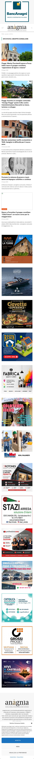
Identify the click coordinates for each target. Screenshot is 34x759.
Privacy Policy (20, 757)
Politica (4, 60)
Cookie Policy (13, 757)
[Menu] (3, 28)
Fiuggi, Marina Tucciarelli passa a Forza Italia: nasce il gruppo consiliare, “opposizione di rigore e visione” (16, 65)
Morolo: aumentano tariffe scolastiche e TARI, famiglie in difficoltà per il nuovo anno (17, 142)
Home (3, 34)
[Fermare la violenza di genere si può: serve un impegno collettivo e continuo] (17, 166)
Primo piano (5, 174)
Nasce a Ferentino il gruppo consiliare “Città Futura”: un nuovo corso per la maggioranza (16, 214)
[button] (31, 723)
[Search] (31, 28)
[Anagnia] (17, 28)
